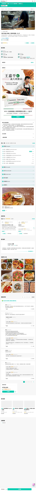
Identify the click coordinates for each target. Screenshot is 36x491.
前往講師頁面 (30, 251)
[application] (18, 20)
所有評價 (33, 218)
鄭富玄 (6, 329)
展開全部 (18, 116)
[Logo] (31, 12)
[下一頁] (33, 382)
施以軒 (6, 304)
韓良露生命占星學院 (9, 317)
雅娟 (6, 362)
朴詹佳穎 (6, 350)
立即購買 (19, 489)
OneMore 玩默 (8, 321)
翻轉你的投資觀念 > (3, 5)
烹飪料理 (3, 422)
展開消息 (32, 62)
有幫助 (5, 233)
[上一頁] (22, 382)
